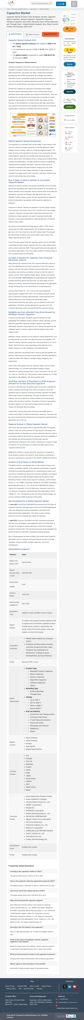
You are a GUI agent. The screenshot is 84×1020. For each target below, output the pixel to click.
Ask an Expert (69, 65)
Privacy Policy (11, 988)
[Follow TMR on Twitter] (65, 986)
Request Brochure (50, 34)
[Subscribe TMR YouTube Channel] (74, 986)
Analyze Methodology (69, 107)
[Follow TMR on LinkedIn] (70, 986)
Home (8, 9)
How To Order (34, 986)
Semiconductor (33, 9)
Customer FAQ (22, 986)
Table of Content (33, 34)
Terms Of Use (9, 986)
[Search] (50, 3)
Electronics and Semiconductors (20, 9)
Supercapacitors (27, 278)
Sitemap (39, 988)
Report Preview (16, 34)
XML (20, 988)
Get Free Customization (69, 92)
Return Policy (46, 986)
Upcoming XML (28, 988)
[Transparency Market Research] (11, 3)
